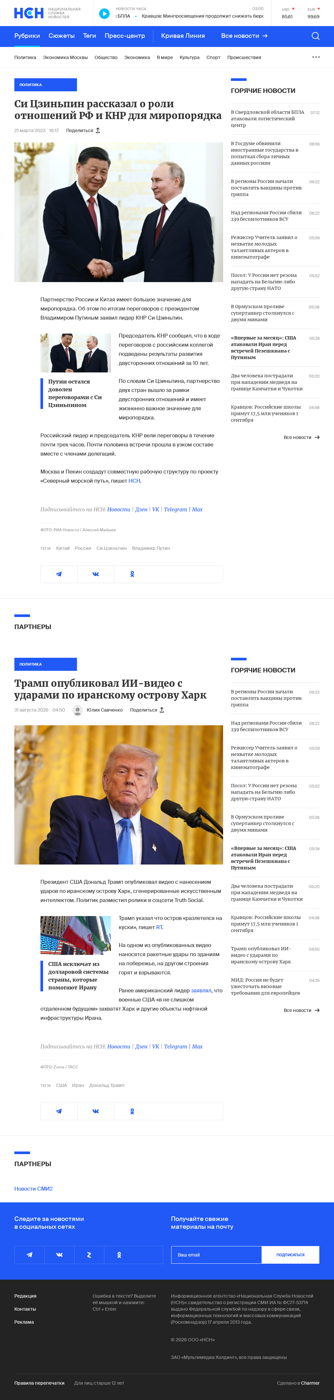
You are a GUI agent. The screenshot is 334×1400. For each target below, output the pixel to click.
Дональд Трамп (107, 1085)
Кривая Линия (183, 36)
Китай (63, 548)
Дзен (141, 509)
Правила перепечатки (39, 1383)
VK (155, 509)
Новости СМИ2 (33, 1188)
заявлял (201, 990)
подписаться (291, 1255)
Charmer (310, 1383)
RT (159, 927)
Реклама (24, 1322)
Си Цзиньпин (112, 548)
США (61, 1085)
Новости (118, 509)
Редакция (25, 1296)
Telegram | (178, 509)
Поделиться (79, 130)
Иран (78, 1085)
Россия (83, 548)
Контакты (25, 1309)
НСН (134, 480)
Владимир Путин (151, 548)
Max (197, 509)
